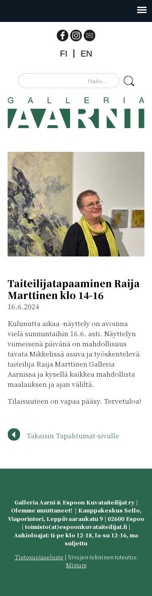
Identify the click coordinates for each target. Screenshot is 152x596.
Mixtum (76, 565)
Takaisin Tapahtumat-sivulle (73, 435)
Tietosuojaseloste (39, 557)
